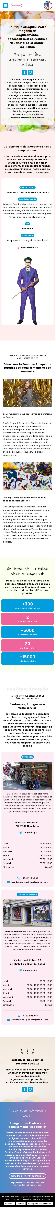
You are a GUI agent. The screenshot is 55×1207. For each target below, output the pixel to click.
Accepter (9, 1203)
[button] (5, 5)
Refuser (20, 1203)
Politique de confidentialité (39, 1203)
